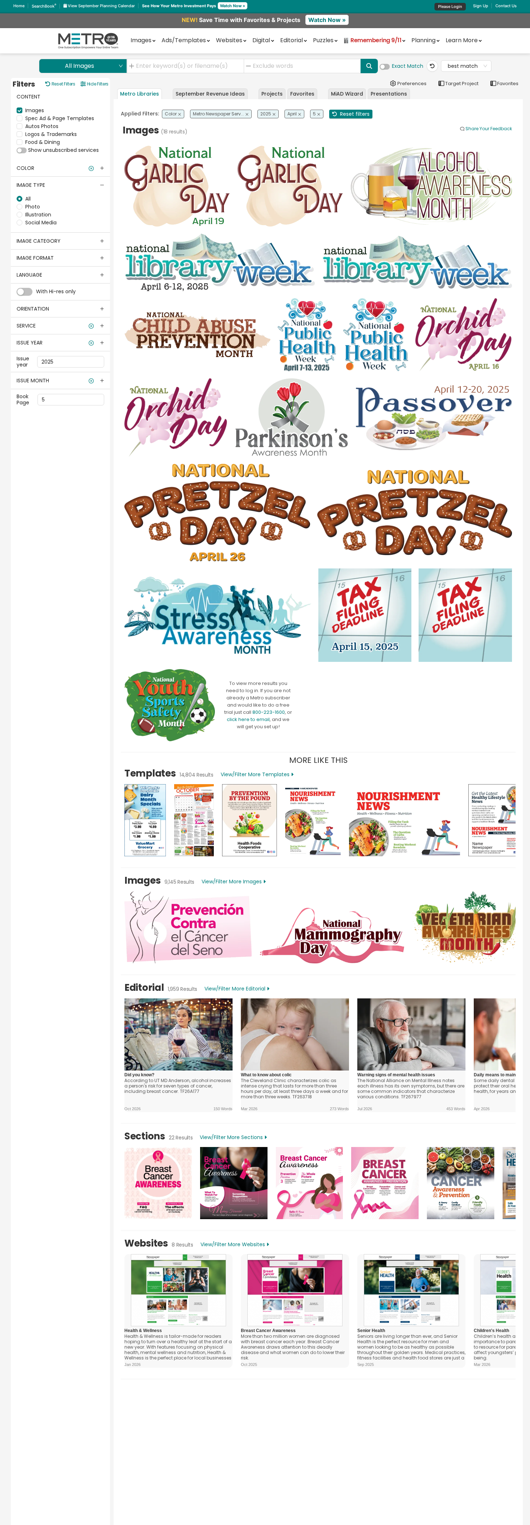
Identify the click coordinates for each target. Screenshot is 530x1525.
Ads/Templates (184, 40)
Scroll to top (483, 1396)
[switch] (385, 67)
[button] (60, 168)
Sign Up (480, 5)
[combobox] (188, 66)
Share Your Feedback (488, 129)
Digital (261, 40)
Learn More (462, 40)
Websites (229, 40)
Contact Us (506, 5)
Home (19, 5)
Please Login (450, 6)
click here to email (248, 719)
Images (141, 40)
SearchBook (44, 6)
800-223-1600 (268, 712)
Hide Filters (97, 84)
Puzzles (323, 40)
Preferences (411, 83)
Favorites (507, 83)
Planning (423, 40)
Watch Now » (232, 5)
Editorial (291, 40)
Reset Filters (62, 84)
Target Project (461, 83)
